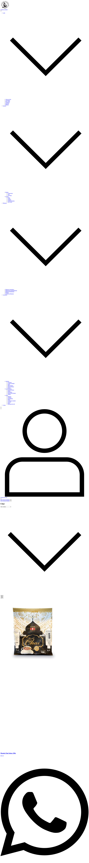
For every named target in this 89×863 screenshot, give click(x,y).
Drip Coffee (7, 101)
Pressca (9, 387)
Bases (9, 197)
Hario (9, 384)
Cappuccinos (10, 193)
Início (1, 499)
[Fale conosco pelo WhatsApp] (44, 861)
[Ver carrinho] (0, 498)
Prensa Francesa (11, 386)
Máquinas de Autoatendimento (11, 290)
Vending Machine (11, 200)
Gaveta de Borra (11, 389)
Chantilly (9, 199)
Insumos (7, 196)
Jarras (9, 402)
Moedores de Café (11, 404)
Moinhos (7, 292)
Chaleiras (9, 397)
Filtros (9, 399)
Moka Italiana (10, 385)
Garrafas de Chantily (12, 400)
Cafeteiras (7, 381)
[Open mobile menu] (0, 10)
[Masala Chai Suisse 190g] (33, 663)
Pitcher (9, 391)
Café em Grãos (8, 99)
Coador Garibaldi (11, 383)
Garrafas (9, 401)
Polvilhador (10, 392)
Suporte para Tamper (12, 393)
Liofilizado (7, 102)
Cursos (4, 405)
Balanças (9, 396)
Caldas (9, 198)
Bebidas (6, 192)
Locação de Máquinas (9, 293)
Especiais (7, 103)
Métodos (7, 104)
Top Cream (10, 202)
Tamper (9, 394)
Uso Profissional (8, 388)
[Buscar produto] (0, 407)
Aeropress (10, 382)
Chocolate (10, 195)
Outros (6, 395)
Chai (9, 194)
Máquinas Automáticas (9, 289)
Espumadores (10, 398)
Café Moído (7, 100)
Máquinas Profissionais (9, 291)
